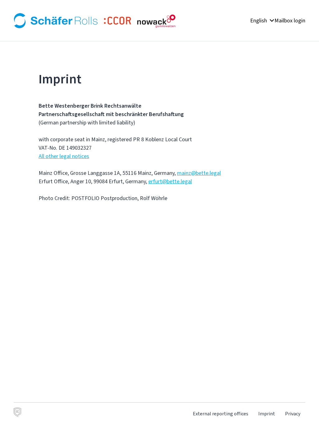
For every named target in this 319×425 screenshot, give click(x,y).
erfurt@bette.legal (170, 181)
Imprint (266, 413)
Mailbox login (289, 20)
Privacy (292, 413)
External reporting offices (220, 413)
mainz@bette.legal (199, 173)
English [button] (259, 20)
